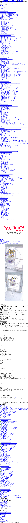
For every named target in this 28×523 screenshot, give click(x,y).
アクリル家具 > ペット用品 (6, 184)
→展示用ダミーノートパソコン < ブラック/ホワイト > (12, 37)
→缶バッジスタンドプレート (7, 118)
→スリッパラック (4, 158)
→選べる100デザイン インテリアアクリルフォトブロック (13, 124)
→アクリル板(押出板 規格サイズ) (7, 13)
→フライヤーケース (4, 110)
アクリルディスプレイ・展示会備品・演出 (10, 68)
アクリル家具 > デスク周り (6, 173)
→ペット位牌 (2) (4, 185)
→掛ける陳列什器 (4, 200)
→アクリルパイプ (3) (5, 24)
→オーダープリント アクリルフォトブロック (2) (11, 123)
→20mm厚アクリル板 (5, 16)
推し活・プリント (4, 104)
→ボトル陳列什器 (4, 212)
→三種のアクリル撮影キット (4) (7, 131)
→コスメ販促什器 (4, 209)
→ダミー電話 (3, 32)
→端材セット (3, 217)
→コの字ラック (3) (4, 57)
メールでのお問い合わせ (5, 512)
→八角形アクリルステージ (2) (7, 77)
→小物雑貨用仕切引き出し (6, 183)
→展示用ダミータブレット (6, 41)
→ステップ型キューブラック (7, 156)
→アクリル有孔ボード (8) (6, 78)
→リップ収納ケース (4, 101)
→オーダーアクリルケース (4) (7, 90)
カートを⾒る (3, 516)
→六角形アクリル (4, 198)
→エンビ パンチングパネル (6, 18)
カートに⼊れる (3, 322)
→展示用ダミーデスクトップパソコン (9, 40)
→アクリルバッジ (4, 114)
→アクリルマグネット (5, 113)
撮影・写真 (2, 121)
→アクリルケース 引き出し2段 (7, 100)
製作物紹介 (2, 197)
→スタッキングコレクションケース (8, 94)
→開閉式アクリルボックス (6, 204)
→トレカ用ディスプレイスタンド (8, 120)
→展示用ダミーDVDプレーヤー (7, 36)
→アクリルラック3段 (5, 159)
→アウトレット (3, 218)
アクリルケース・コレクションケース (9, 87)
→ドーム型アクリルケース (6, 95)
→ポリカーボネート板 (5, 19)
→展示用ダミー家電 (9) (5, 67)
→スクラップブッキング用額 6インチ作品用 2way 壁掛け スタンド (14, 144)
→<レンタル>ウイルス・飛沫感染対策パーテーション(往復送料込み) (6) (14, 65)
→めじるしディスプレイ (5, 82)
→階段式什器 (3, 202)
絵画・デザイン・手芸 (5, 135)
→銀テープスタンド (4, 107)
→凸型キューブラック (5, 157)
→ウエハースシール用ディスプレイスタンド (10, 119)
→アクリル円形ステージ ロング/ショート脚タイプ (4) (13, 71)
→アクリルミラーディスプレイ (7, 85)
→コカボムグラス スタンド (6, 195)
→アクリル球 (3, 21)
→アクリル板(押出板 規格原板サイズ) (9, 14)
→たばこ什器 (3, 211)
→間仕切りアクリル (4, 66)
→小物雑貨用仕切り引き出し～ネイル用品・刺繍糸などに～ (13, 142)
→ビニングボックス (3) (5, 61)
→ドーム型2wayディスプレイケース (8, 88)
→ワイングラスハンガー (5, 46)
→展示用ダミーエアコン (5, 35)
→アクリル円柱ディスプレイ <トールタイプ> (10, 129)
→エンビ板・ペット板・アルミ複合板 (9, 17)
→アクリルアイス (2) (5, 86)
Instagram (2, 517)
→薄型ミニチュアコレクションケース (9, 96)
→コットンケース (4, 103)
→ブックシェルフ (4, 150)
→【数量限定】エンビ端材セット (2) (8, 27)
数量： (1, 309)
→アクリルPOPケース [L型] (6, 53)
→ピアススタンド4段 (5, 43)
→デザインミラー (4, 161)
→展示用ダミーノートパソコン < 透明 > (9, 38)
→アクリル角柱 (3, 70)
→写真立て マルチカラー (6, 105)
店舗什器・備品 (3, 42)
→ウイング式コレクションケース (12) (9, 91)
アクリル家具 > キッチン (6, 166)
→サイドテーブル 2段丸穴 (6, 153)
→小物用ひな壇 (3, 58)
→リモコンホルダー (4, 175)
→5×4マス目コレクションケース (7, 98)
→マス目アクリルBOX (5, 208)
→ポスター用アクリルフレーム (7, 50)
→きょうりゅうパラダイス (6, 190)
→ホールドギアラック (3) (6, 194)
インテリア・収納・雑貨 (5, 506)
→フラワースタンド (4, 160)
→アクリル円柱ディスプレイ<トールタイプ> (10, 75)
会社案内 (2, 519)
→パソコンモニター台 (5, 176)
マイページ (2, 515)
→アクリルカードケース (5, 55)
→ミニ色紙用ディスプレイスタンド (8, 117)
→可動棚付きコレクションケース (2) (8, 92)
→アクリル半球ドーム (5, 22)
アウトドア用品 (3, 192)
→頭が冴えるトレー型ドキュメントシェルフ (10, 177)
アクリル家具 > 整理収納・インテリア (9, 145)
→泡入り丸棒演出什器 (5, 205)
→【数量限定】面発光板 (5, 28)
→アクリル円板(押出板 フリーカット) (9, 15)
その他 (1, 216)
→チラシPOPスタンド (5, 54)
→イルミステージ (4, 115)
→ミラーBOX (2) (4, 48)
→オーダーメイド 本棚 (5, 147)
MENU (1, 10)
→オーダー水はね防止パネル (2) (7, 169)
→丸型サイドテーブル (5, 154)
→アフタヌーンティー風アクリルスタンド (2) (10, 72)
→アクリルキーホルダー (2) (6, 112)
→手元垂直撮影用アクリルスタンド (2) (9, 130)
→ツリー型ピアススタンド (6, 45)
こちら (15, 397)
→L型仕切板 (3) (3, 49)
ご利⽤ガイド (3, 514)
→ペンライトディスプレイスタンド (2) (9, 106)
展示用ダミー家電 (4, 30)
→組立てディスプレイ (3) (6, 80)
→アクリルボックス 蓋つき (6, 52)
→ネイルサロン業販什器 (5, 213)
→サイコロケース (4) (5, 60)
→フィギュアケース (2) (5, 89)
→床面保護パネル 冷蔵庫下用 (7, 170)
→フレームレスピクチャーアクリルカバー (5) (10, 125)
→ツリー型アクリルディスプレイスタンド (10, 83)
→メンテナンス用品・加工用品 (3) (8, 220)
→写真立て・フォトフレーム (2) (7, 122)
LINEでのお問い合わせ (5, 513)
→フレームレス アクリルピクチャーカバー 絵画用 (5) (13, 140)
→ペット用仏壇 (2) (4, 186)
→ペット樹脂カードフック (6, 59)
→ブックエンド (3, 148)
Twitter (1, 518)
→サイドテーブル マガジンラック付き (9, 151)
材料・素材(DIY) (4, 11)
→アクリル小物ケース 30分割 (7, 179)
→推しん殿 (2, 116)
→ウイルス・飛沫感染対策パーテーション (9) (10, 63)
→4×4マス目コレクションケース (7, 97)
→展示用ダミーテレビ (5, 31)
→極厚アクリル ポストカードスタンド (9, 137)
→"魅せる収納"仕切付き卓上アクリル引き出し (11, 178)
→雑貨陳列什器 (3, 210)
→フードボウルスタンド (5, 188)
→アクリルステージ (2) (5, 69)
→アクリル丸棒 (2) (4, 23)
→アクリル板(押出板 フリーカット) (8, 12)
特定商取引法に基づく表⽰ (6, 521)
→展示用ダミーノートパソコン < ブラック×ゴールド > (12, 39)
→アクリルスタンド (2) (5, 111)
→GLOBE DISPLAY (4, 81)
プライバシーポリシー (5, 520)
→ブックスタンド (4, 214)
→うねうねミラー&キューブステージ (8, 76)
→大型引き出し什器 (4, 203)
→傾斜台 (2, 206)
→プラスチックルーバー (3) (6, 25)
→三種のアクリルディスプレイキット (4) (9, 73)
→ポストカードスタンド (5, 207)
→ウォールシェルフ (4, 167)
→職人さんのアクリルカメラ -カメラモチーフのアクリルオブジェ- (13, 127)
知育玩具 (2, 189)
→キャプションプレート (5, 62)
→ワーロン (2, 20)
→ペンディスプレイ (4, 215)
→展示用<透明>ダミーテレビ (7, 34)
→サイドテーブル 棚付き (6, 152)
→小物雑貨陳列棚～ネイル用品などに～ (9, 51)
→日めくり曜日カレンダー (6, 47)
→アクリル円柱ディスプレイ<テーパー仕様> (10, 74)
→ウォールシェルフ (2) (5, 146)
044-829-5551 (3, 509)
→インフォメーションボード (7, 201)
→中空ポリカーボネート (5, 26)
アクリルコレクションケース (7, 504)
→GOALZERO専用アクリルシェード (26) (9, 193)
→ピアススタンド (4, 44)
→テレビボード (3, 155)
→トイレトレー (3, 187)
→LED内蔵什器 (3, 199)
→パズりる (2, 191)
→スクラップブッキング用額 (7, 132)
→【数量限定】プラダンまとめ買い (8, 29)
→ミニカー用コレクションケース (8, 93)
